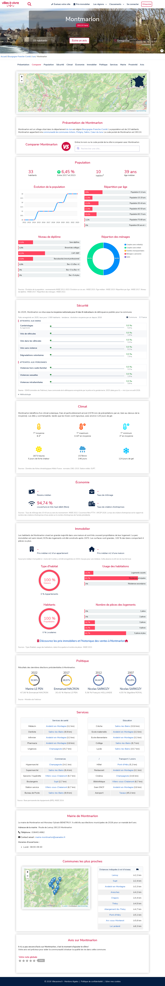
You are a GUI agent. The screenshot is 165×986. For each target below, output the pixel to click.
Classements (115, 4)
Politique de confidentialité (92, 981)
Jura (33, 56)
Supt (56, 781)
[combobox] (107, 149)
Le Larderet (115, 926)
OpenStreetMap (141, 111)
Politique (103, 64)
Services (114, 64)
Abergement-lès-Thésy (115, 909)
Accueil (4, 56)
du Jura (69, 129)
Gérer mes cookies (113, 981)
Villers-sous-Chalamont (56, 776)
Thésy (115, 903)
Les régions (98, 4)
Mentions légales (71, 981)
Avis (142, 64)
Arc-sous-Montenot (115, 920)
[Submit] (78, 148)
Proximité (133, 64)
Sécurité (60, 64)
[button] (22, 77)
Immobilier (92, 64)
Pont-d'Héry (123, 764)
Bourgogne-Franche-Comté (19, 56)
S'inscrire (146, 4)
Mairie (123, 64)
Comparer (36, 64)
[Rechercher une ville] (29, 4)
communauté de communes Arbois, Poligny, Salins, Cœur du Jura (73, 132)
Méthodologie (25, 394)
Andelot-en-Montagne (56, 726)
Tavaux (122, 793)
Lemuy (115, 875)
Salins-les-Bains (56, 731)
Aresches (115, 892)
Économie (79, 64)
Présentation (23, 64)
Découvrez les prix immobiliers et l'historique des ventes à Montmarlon (82, 641)
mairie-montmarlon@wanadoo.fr (50, 837)
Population (49, 64)
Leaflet (124, 111)
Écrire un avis (79, 40)
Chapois (115, 897)
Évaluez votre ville (62, 4)
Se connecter (133, 4)
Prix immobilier (83, 4)
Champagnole (55, 748)
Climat (70, 64)
